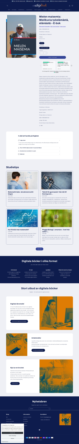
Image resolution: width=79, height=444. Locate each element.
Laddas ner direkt (44, 47)
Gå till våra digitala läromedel (19, 321)
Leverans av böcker (27, 417)
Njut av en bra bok (54, 26)
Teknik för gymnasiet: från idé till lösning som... (54, 193)
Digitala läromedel (10, 421)
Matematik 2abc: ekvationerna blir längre (20, 193)
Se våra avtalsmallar (38, 350)
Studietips (25, 419)
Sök (7, 417)
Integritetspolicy (5, 441)
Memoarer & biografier (44, 26)
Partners (25, 423)
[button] (7, 5)
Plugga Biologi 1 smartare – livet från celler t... (56, 231)
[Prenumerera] (49, 408)
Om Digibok (25, 421)
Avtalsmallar (8, 419)
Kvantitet (41, 50)
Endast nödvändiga (12, 435)
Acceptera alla (12, 432)
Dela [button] (42, 125)
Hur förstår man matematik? (18, 230)
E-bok (41, 43)
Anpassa (12, 438)
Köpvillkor (25, 425)
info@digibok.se (47, 417)
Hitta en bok (15, 383)
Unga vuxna (63, 26)
